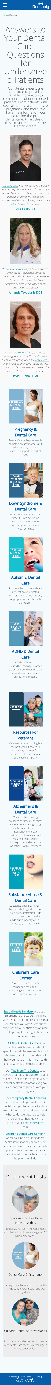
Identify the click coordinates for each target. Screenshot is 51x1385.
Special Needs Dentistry (19, 1011)
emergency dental (34, 1123)
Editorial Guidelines (25, 1381)
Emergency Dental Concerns (28, 1098)
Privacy (20, 1379)
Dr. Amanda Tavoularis (14, 269)
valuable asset (18, 204)
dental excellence (18, 280)
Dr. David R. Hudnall (15, 352)
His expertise (42, 360)
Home (5, 15)
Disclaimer (26, 1377)
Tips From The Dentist (25, 1070)
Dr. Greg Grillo (10, 185)
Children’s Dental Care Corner (24, 1134)
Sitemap (13, 1377)
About (30, 1379)
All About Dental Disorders (24, 1043)
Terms (37, 1377)
